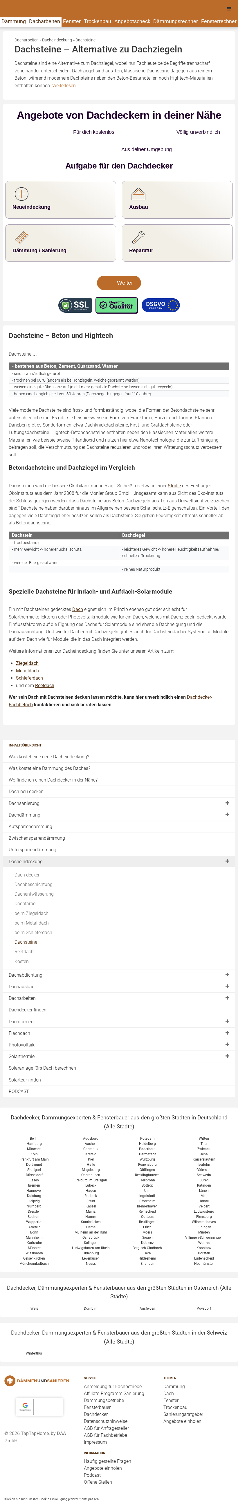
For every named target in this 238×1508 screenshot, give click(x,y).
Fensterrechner (219, 21)
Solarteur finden (25, 1062)
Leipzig (34, 1184)
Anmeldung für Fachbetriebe (113, 1369)
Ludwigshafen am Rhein (91, 1231)
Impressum (95, 1425)
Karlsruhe (34, 1225)
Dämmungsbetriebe (104, 1383)
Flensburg (204, 1199)
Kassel (91, 1189)
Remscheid (147, 1194)
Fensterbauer (97, 1390)
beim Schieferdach (33, 915)
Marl (204, 1178)
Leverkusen (91, 1241)
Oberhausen (90, 1158)
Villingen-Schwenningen (204, 1220)
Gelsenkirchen (34, 1241)
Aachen (91, 1126)
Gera (147, 1236)
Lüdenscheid (204, 1241)
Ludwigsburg (204, 1194)
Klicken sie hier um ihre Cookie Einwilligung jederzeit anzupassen (51, 1482)
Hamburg (34, 1126)
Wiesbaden (34, 1236)
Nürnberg (34, 1189)
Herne (90, 1210)
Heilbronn (147, 1163)
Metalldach (27, 653)
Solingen (91, 1225)
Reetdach (24, 934)
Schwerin (204, 1158)
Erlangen (147, 1246)
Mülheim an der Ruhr (91, 1215)
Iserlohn (204, 1147)
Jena (204, 1137)
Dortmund (34, 1147)
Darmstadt (147, 1137)
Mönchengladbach (34, 1246)
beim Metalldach (32, 905)
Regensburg (147, 1147)
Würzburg (147, 1142)
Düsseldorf (34, 1158)
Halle (91, 1147)
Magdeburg (91, 1152)
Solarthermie (22, 1039)
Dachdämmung (24, 797)
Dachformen (21, 1004)
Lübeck (90, 1168)
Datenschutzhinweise (105, 1404)
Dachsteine (26, 924)
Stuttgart (34, 1152)
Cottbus (147, 1199)
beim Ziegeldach (31, 896)
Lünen (204, 1173)
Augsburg (90, 1121)
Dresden (34, 1194)
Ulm (147, 1173)
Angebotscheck (132, 21)
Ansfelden (147, 1291)
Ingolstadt (147, 1178)
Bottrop (147, 1168)
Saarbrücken (91, 1205)
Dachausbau (22, 969)
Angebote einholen (103, 1451)
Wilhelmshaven (204, 1205)
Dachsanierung (24, 786)
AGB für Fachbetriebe (105, 1418)
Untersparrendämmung (32, 832)
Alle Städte (119, 1109)
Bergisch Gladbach (147, 1231)
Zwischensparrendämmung (37, 820)
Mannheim (34, 1220)
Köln (34, 1137)
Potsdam (147, 1121)
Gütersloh (204, 1152)
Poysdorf (204, 1291)
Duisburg (34, 1178)
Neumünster (204, 1246)
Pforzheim (147, 1184)
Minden (204, 1215)
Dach (168, 1376)
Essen (34, 1163)
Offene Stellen (98, 1464)
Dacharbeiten (44, 21)
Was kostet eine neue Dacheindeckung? (49, 739)
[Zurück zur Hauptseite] (39, 1363)
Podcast (92, 1458)
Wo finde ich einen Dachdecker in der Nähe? (53, 762)
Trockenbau (97, 21)
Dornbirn (91, 1291)
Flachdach (19, 1016)
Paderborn (147, 1132)
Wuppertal (34, 1205)
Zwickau (203, 1132)
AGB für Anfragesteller (106, 1411)
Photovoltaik (22, 1027)
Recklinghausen (147, 1158)
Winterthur (34, 1336)
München (34, 1132)
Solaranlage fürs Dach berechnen (42, 1050)
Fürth (147, 1210)
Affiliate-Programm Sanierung (114, 1376)
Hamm (90, 1199)
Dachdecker (96, 1397)
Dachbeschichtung (34, 867)
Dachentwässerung (34, 876)
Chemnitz (90, 1132)
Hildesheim (147, 1241)
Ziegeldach (27, 646)
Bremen (34, 1168)
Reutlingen (147, 1205)
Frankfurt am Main (34, 1142)
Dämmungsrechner (175, 21)
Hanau (204, 1184)
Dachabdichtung (25, 957)
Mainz (90, 1194)
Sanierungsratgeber (183, 1397)
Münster (34, 1231)
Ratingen (204, 1168)
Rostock (90, 1178)
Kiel (91, 1142)
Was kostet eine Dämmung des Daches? (49, 751)
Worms (204, 1225)
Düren (204, 1163)
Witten (204, 1121)
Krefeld (90, 1137)
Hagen (91, 1173)
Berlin (34, 1121)
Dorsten (204, 1236)
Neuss (91, 1246)
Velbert (204, 1189)
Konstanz (204, 1231)
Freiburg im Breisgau (91, 1163)
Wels (34, 1291)
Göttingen (147, 1152)
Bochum (34, 1199)
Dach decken (28, 857)
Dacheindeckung (26, 844)
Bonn (34, 1215)
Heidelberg (147, 1126)
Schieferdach (29, 660)
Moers (147, 1215)
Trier (204, 1126)
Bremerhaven (147, 1189)
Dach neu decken (26, 774)
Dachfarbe (25, 886)
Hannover (34, 1173)
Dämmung (13, 21)
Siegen (147, 1220)
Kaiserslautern (204, 1142)
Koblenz (147, 1225)
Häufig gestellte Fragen (107, 1444)
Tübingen (204, 1210)
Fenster (72, 21)
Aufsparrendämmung (30, 809)
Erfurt (90, 1184)
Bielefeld (34, 1210)
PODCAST (19, 1074)
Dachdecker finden (27, 992)
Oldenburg (91, 1236)
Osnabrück (90, 1220)
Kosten (22, 944)
